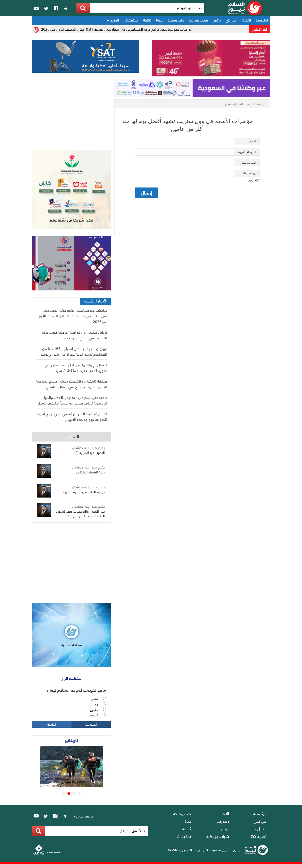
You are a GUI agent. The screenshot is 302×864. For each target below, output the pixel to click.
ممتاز (95, 699)
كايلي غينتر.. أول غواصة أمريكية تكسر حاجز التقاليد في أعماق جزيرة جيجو (74, 334)
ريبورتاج (231, 20)
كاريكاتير (71, 740)
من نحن (260, 821)
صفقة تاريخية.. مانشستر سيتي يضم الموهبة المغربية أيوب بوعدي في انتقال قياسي (71, 383)
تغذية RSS (258, 836)
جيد (96, 704)
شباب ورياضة (198, 20)
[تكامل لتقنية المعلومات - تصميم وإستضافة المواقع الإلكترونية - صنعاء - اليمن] (47, 853)
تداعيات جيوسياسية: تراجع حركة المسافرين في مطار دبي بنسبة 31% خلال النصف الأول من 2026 (124, 29)
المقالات (71, 436)
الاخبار (246, 20)
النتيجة (51, 724)
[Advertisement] (71, 114)
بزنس (217, 20)
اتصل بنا (259, 828)
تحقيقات (131, 20)
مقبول (94, 710)
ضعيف (94, 715)
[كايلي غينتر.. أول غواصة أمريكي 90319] (78, 786)
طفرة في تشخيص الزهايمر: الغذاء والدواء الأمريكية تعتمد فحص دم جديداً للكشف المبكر (72, 400)
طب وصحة (176, 20)
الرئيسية (262, 20)
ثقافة (147, 20)
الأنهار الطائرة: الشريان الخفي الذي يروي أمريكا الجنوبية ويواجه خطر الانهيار (71, 416)
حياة (159, 20)
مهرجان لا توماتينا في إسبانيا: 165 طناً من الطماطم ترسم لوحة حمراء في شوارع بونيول (72, 351)
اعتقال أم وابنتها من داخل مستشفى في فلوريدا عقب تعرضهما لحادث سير (76, 367)
